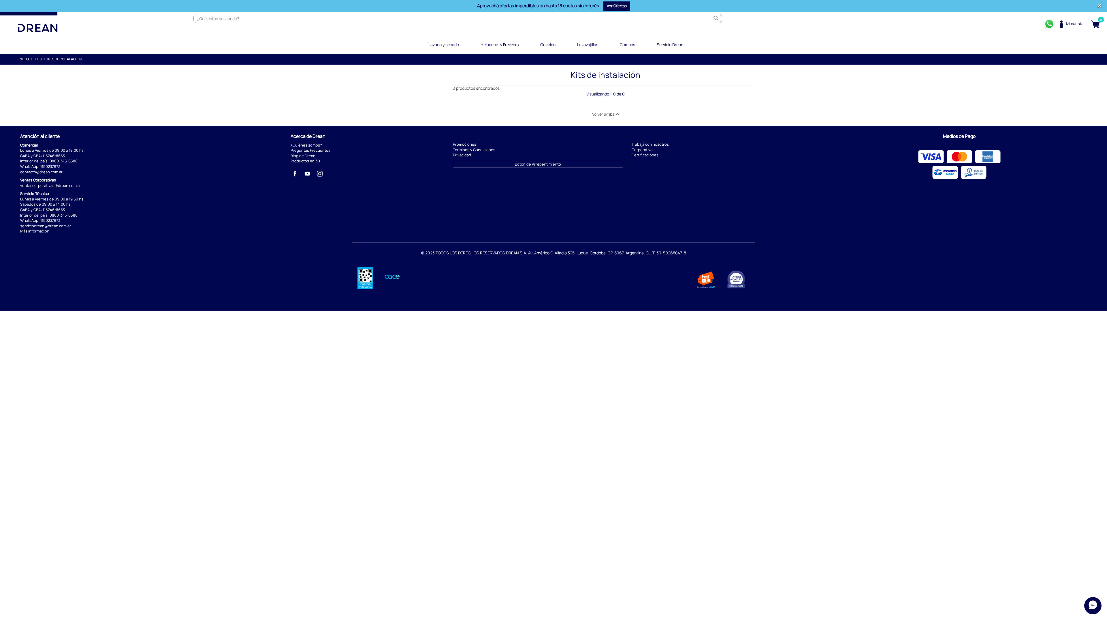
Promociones (464, 144)
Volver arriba (603, 114)
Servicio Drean (670, 44)
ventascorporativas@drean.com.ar (50, 185)
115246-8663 (54, 155)
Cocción (548, 44)
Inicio (24, 59)
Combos (627, 44)
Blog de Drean (303, 155)
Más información (34, 231)
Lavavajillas (587, 44)
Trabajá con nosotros (650, 144)
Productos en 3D (305, 161)
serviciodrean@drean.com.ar (45, 225)
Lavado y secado (443, 44)
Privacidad (462, 154)
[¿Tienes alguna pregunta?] (1049, 24)
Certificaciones (645, 154)
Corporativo (642, 149)
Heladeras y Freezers (500, 44)
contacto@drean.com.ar (41, 171)
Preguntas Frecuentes (310, 150)
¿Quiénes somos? (306, 145)
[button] (616, 6)
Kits (38, 59)
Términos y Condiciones (474, 149)
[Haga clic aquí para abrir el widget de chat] (1093, 605)
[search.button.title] (716, 18)
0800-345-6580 (64, 161)
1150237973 (50, 166)
